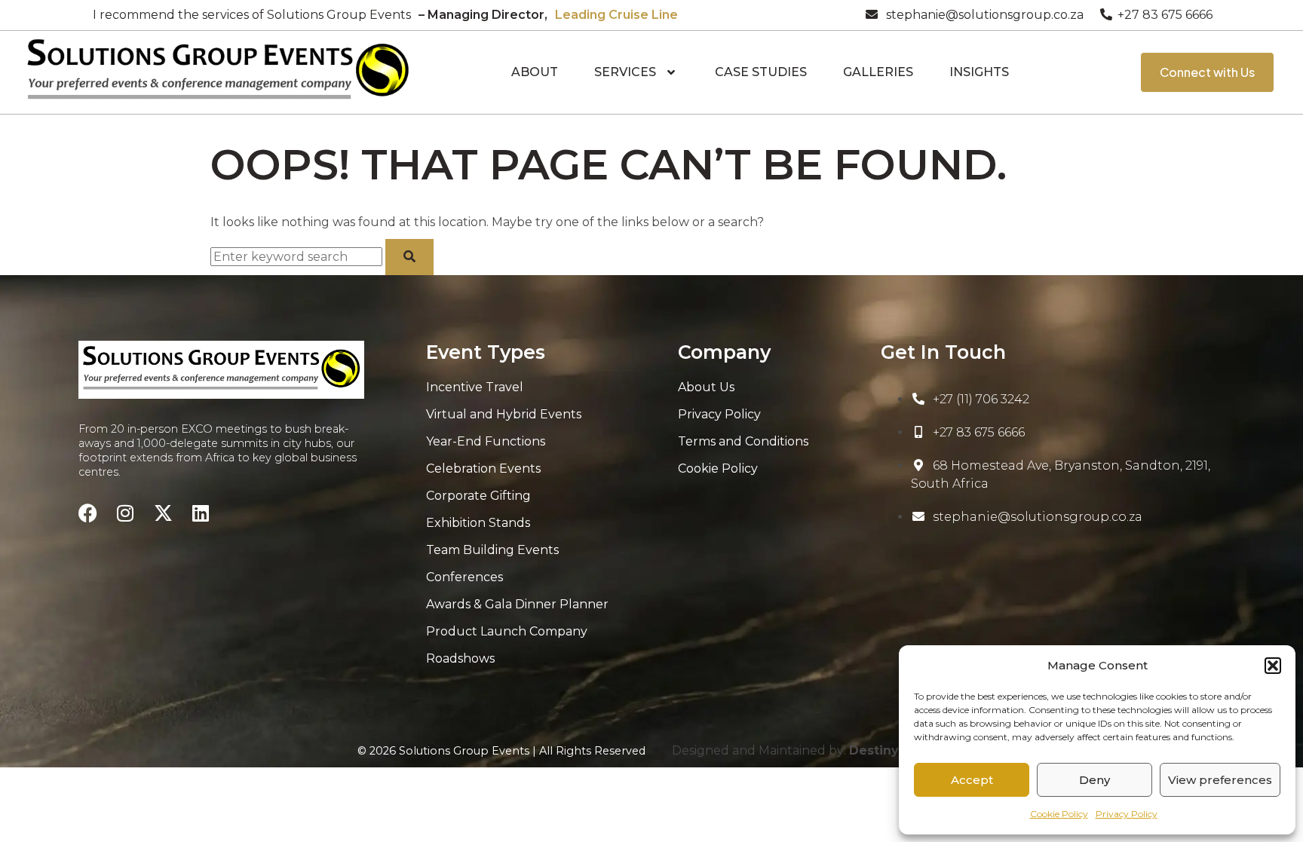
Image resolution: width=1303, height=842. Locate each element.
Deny (1094, 780)
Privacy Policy (1126, 813)
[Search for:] (297, 257)
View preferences (1220, 780)
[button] (1272, 665)
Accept (972, 780)
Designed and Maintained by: (809, 750)
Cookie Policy (1059, 813)
